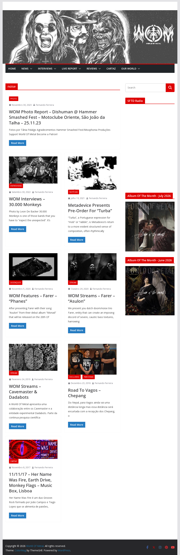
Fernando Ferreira (45, 104)
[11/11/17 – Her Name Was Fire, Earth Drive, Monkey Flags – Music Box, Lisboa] (33, 449)
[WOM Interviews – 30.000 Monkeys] (33, 169)
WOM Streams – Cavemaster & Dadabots (25, 391)
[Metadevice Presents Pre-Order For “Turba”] (92, 173)
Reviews (92, 68)
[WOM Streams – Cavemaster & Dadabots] (33, 357)
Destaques (15, 282)
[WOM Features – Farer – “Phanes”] (33, 266)
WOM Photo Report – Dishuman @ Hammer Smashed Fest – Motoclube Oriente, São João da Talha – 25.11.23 (57, 117)
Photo (13, 98)
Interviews (45, 68)
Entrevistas (16, 186)
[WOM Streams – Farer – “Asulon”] (92, 266)
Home (12, 68)
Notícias (73, 192)
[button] (30, 68)
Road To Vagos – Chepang (84, 392)
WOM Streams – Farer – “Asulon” (91, 298)
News (24, 68)
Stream (72, 282)
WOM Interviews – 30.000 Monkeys (27, 201)
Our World (128, 68)
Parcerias (88, 377)
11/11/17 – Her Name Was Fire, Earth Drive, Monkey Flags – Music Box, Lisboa (30, 482)
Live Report (69, 68)
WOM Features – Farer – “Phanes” (33, 298)
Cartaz (111, 68)
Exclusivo (74, 377)
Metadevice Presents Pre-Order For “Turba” (90, 207)
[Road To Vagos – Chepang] (92, 359)
